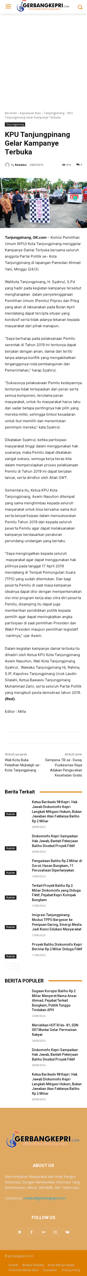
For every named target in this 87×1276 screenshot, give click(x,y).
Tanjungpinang (54, 113)
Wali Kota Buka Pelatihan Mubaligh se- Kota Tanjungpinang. (23, 765)
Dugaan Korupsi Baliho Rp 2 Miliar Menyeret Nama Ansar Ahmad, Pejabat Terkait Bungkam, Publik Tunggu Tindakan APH (54, 1000)
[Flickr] (43, 1232)
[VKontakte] (67, 1232)
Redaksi (21, 164)
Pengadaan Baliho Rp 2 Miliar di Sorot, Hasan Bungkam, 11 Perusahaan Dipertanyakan (57, 865)
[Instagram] (55, 1232)
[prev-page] (8, 966)
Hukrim (10, 814)
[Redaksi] (8, 164)
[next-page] (16, 966)
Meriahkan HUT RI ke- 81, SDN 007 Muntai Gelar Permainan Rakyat (55, 1030)
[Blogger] (19, 1232)
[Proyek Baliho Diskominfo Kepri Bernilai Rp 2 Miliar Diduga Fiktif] (16, 950)
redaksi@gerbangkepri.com (44, 1198)
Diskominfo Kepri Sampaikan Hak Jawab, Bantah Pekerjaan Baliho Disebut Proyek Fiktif (55, 841)
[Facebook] (31, 1232)
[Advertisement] (43, 59)
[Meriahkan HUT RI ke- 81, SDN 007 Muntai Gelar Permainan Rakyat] (16, 1031)
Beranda (11, 113)
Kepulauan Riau (30, 113)
